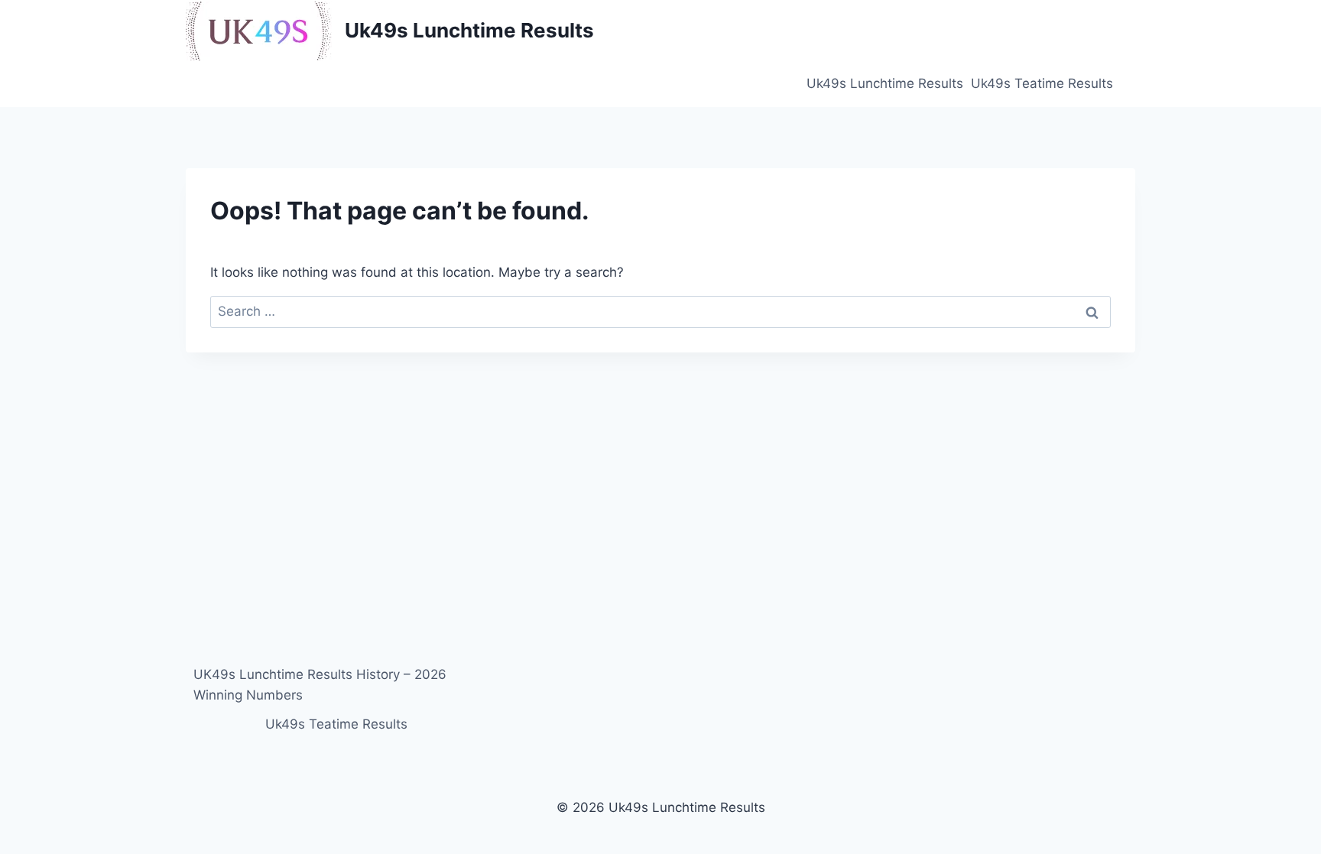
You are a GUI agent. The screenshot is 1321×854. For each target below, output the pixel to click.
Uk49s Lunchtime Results (885, 83)
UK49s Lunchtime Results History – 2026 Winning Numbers (319, 685)
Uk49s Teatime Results (1042, 83)
